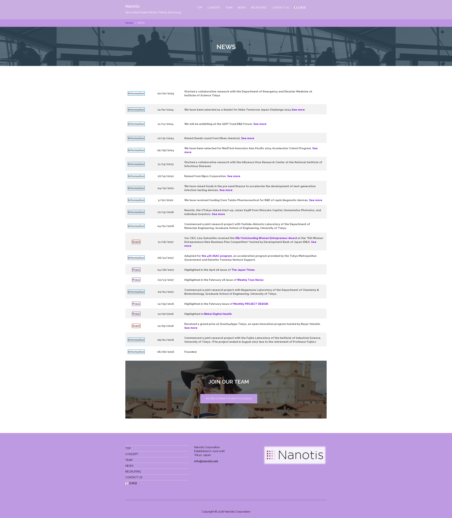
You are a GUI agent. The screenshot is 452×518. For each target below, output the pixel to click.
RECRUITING (259, 7)
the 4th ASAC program (217, 256)
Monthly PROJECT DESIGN (250, 303)
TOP (199, 7)
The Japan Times (243, 269)
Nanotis (132, 6)
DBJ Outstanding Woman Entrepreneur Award (266, 238)
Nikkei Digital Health (218, 314)
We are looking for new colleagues (229, 398)
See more (298, 109)
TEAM (229, 7)
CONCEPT (213, 7)
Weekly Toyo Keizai (250, 279)
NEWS (242, 7)
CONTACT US (280, 7)
